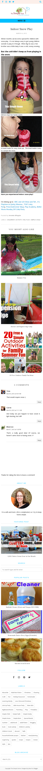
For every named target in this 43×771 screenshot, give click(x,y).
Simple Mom (17, 718)
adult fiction (23, 723)
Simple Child (35, 220)
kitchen (23, 735)
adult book (13, 723)
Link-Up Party (6, 705)
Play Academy (30, 207)
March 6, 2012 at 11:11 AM (14, 410)
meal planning (32, 735)
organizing (5, 740)
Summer (5, 723)
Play (28, 220)
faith (23, 731)
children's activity (14, 220)
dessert (17, 731)
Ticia (8, 391)
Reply (39, 402)
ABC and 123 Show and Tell (25, 202)
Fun (24, 220)
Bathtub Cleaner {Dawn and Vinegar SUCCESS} (22, 607)
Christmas (27, 692)
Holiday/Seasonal (19, 697)
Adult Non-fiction (16, 692)
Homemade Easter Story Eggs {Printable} (22, 635)
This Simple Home (16, 768)
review (35, 740)
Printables (34, 710)
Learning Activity (7, 701)
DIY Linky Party (18, 210)
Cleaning (36, 692)
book (3, 727)
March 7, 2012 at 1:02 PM (13, 429)
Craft (3, 697)
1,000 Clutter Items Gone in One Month (21, 556)
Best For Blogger (33, 768)
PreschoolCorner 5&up (15, 207)
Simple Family (27, 714)
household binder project (10, 735)
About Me (5, 692)
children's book (7, 731)
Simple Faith (16, 714)
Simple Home (6, 718)
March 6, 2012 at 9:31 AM (13, 394)
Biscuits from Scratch (22, 663)
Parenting (19, 710)
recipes (28, 740)
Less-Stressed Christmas (23, 701)
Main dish (30, 705)
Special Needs (28, 718)
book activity (12, 727)
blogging (32, 723)
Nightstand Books (7, 710)
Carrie (8, 408)
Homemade (31, 697)
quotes (14, 740)
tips (9, 744)
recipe (21, 740)
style (3, 744)
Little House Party (18, 705)
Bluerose (9, 427)
